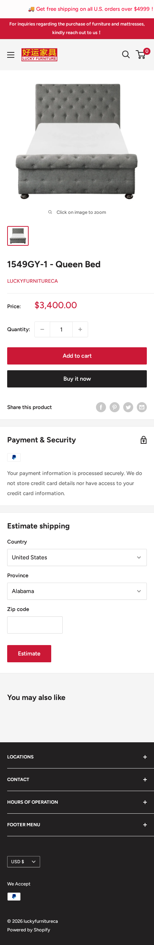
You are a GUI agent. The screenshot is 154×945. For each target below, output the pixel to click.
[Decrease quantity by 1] (42, 329)
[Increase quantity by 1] (80, 329)
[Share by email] (142, 407)
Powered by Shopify (28, 929)
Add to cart (77, 355)
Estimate (29, 653)
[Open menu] (10, 55)
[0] (140, 54)
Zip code (18, 609)
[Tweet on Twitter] (128, 407)
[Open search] (126, 54)
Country (17, 542)
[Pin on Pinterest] (115, 407)
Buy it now (77, 378)
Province (17, 575)
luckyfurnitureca (32, 281)
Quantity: (18, 329)
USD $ (17, 861)
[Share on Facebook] (101, 407)
